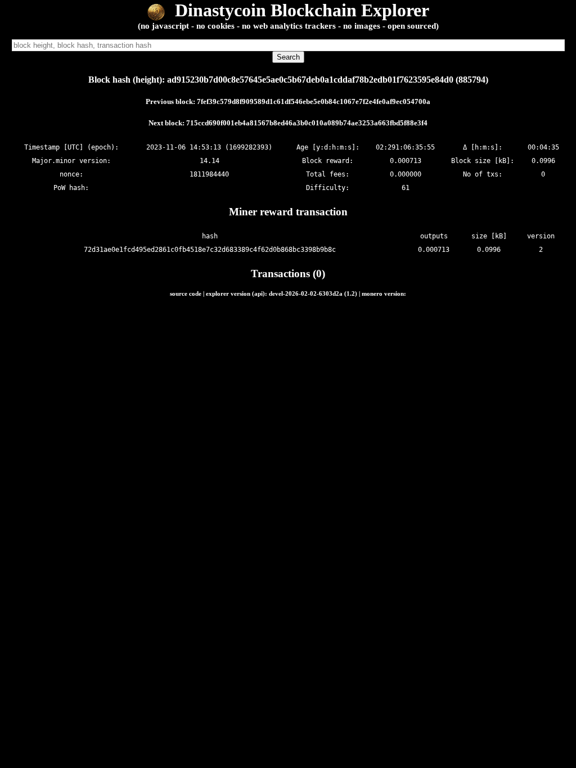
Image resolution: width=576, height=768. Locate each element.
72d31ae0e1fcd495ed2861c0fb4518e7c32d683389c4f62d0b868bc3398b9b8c (210, 250)
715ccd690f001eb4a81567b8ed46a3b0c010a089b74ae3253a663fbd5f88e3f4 (307, 123)
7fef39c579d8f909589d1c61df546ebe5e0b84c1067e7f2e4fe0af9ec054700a (313, 101)
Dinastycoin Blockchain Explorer (299, 10)
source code (185, 293)
